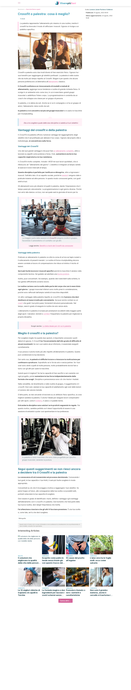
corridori (46, 314)
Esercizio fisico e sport (33, 9)
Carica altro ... (65, 601)
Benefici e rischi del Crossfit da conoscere (56, 246)
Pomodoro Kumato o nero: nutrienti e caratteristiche (75, 592)
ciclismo (39, 401)
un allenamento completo (64, 151)
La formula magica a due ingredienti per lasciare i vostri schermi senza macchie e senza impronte (53, 592)
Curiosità (45, 556)
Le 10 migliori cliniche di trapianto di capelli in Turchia (29, 592)
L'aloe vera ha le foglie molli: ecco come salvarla (100, 560)
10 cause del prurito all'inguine (75, 559)
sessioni (65, 175)
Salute (20, 556)
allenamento (53, 82)
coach (20, 303)
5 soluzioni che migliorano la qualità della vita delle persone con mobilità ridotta (29, 560)
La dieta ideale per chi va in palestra (56, 326)
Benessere (21, 9)
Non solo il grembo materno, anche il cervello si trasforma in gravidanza (101, 592)
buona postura (63, 274)
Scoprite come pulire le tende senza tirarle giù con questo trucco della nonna (53, 560)
